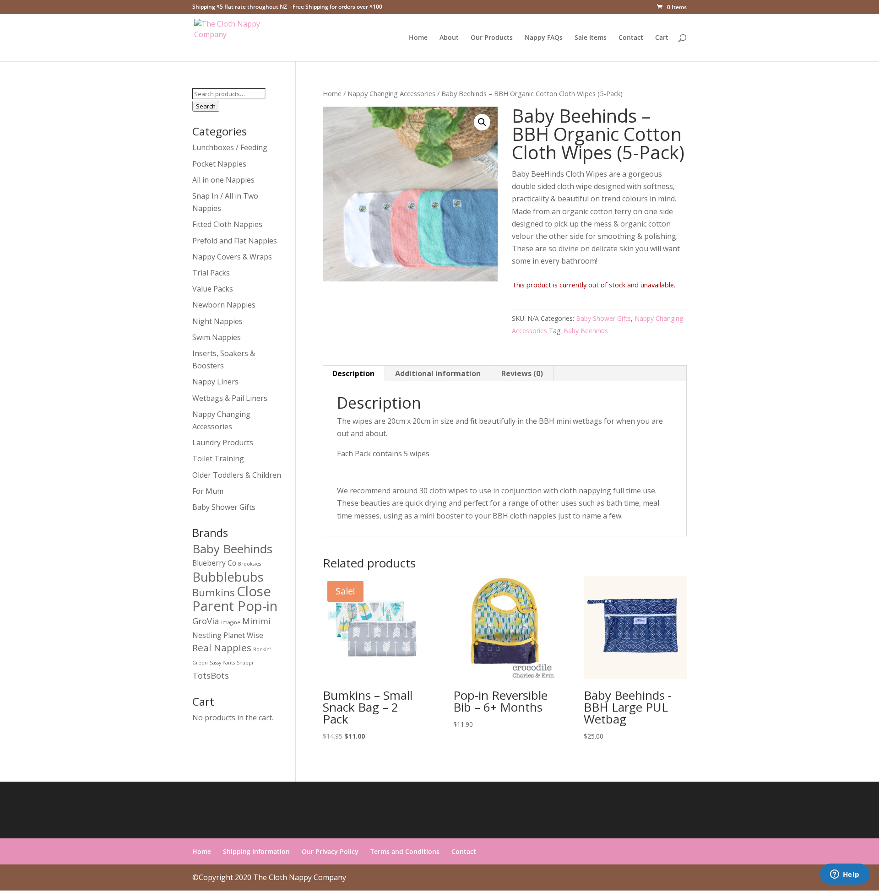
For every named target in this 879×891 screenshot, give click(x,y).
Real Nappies (221, 647)
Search (206, 106)
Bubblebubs (228, 576)
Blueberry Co (214, 563)
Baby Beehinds (586, 330)
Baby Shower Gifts (603, 318)
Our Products (492, 38)
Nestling (207, 635)
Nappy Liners (215, 382)
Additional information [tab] (438, 373)
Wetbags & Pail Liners (229, 398)
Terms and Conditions (405, 851)
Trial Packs (211, 273)
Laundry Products (222, 442)
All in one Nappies (223, 180)
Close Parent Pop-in (234, 598)
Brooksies (249, 564)
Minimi (256, 620)
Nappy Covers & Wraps (232, 257)
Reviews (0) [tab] (522, 373)
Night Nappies (217, 321)
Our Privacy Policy (330, 851)
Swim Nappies (216, 337)
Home (418, 38)
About (449, 38)
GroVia (205, 620)
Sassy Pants (222, 662)
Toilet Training (218, 459)
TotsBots (210, 675)
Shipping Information (256, 851)
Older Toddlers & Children (236, 475)
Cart (661, 38)
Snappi (245, 662)
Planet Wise (243, 635)
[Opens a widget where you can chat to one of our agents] (844, 875)
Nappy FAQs (544, 38)
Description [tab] (353, 373)
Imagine (230, 622)
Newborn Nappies (223, 305)
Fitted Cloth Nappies (227, 224)
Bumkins (213, 592)
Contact (631, 38)
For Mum (207, 491)
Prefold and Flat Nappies (234, 241)
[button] (482, 122)
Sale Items (591, 38)
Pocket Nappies (219, 164)
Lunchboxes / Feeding (229, 147)
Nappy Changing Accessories (391, 93)
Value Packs (212, 289)
